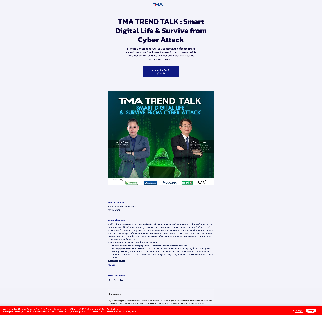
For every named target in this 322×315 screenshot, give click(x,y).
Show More (113, 265)
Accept (311, 310)
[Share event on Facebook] (109, 280)
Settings (299, 310)
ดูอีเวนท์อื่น (161, 73)
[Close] (318, 310)
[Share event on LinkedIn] (121, 280)
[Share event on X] (115, 280)
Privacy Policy (130, 312)
